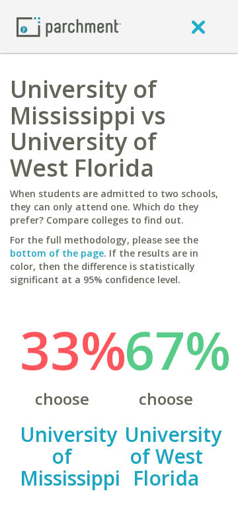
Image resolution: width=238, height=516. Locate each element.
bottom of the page (57, 253)
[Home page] (69, 26)
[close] (198, 26)
